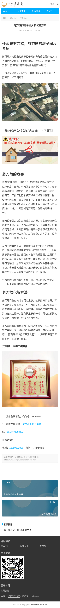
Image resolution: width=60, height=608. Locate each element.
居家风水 (36, 11)
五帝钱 (49, 11)
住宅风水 (23, 18)
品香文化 (21, 11)
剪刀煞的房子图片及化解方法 (17, 530)
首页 (5, 11)
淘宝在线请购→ (15, 432)
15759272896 (16, 448)
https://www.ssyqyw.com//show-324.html (20, 460)
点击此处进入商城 (31, 424)
